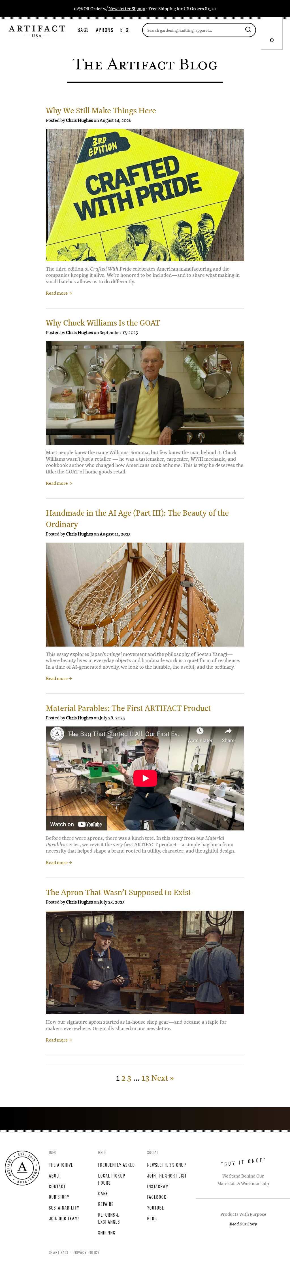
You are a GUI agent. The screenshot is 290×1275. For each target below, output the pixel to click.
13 (146, 1077)
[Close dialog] (126, 596)
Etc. (125, 29)
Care (103, 1193)
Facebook (157, 1196)
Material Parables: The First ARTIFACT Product (128, 707)
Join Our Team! (64, 1218)
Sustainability (64, 1207)
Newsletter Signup (126, 8)
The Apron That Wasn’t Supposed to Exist (118, 892)
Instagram (158, 1186)
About (55, 1175)
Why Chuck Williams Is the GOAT (103, 322)
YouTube (155, 1207)
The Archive (61, 1164)
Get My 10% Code (69, 670)
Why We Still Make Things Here (101, 110)
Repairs (106, 1203)
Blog (152, 1218)
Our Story (59, 1196)
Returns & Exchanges (109, 1218)
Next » (162, 1077)
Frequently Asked (116, 1164)
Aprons (105, 29)
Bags (83, 29)
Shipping (107, 1232)
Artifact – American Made (22, 1168)
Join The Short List (167, 1175)
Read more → (59, 293)
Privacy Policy (86, 1252)
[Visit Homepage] (36, 30)
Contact (57, 1186)
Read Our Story (243, 1224)
